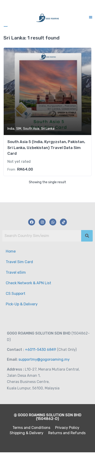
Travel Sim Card (19, 262)
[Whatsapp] (52, 222)
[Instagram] (42, 222)
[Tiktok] (63, 222)
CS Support (15, 293)
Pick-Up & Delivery (22, 304)
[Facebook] (31, 222)
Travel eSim (16, 272)
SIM (18, 129)
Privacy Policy (67, 427)
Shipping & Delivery (26, 433)
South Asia (31, 129)
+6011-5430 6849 (40, 349)
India (10, 129)
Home (11, 251)
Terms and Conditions (31, 427)
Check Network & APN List (28, 283)
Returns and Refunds (67, 433)
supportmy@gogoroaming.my (44, 359)
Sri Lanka (47, 129)
